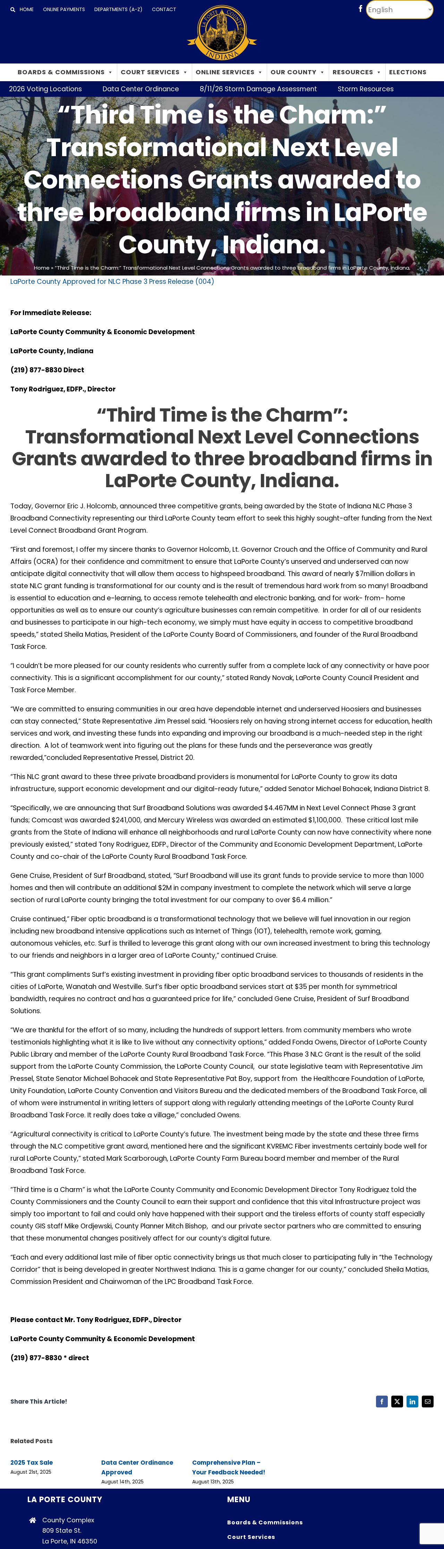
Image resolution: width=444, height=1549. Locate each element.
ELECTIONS (408, 72)
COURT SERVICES (150, 72)
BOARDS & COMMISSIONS (61, 72)
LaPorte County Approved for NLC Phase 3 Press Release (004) (112, 281)
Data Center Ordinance (108, 89)
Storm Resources (333, 89)
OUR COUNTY (294, 72)
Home (42, 267)
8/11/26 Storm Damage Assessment (225, 89)
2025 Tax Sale (31, 1462)
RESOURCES (353, 72)
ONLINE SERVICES (225, 72)
